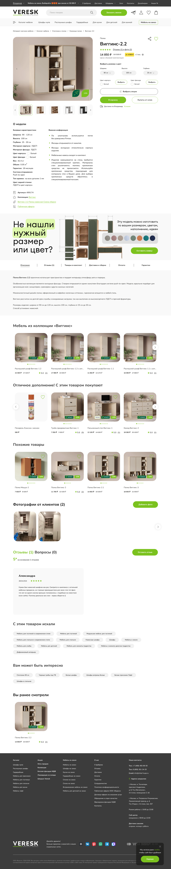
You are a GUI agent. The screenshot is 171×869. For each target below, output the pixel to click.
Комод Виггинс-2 (131, 428)
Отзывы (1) (49, 265)
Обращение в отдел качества (105, 798)
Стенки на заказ (69, 780)
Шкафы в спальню (24, 681)
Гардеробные (18, 772)
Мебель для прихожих (22, 776)
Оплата (121, 265)
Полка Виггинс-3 (131, 487)
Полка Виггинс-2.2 (23, 737)
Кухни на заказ (69, 772)
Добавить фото (145, 504)
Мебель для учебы (24, 646)
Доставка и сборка (97, 265)
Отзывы (97, 768)
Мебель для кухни (20, 787)
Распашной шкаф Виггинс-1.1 (100, 368)
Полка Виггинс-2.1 (95, 487)
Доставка (98, 3)
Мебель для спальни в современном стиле (33, 640)
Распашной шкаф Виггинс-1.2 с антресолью (70, 368)
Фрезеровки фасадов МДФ (105, 802)
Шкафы (112, 640)
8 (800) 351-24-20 (140, 769)
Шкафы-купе (18, 765)
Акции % (154, 3)
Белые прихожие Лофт (123, 675)
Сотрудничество (100, 783)
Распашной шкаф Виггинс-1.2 (28, 368)
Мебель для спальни (68, 640)
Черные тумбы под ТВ (47, 675)
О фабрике (86, 3)
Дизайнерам (143, 3)
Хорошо (150, 859)
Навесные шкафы (92, 640)
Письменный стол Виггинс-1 (99, 428)
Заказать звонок (113, 12)
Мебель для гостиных (21, 780)
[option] (53, 3)
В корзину (113, 100)
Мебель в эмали (131, 640)
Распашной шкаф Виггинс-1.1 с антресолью (143, 368)
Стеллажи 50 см (23, 675)
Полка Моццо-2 (22, 487)
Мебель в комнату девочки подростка (115, 646)
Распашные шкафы (20, 768)
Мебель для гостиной (68, 634)
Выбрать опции (130, 91)
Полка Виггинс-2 (58, 487)
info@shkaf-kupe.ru (141, 773)
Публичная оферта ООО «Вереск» (107, 791)
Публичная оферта (26, 206)
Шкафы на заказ (69, 768)
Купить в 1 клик (145, 100)
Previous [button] (16, 407)
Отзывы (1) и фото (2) (122, 49)
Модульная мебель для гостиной (99, 634)
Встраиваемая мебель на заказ (75, 787)
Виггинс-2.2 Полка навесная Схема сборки (37, 202)
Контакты (130, 3)
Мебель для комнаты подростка (79, 646)
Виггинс (32, 197)
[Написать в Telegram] (133, 12)
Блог (121, 3)
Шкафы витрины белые (95, 675)
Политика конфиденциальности (106, 787)
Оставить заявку (144, 251)
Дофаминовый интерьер (26, 652)
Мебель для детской (49, 646)
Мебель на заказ (69, 765)
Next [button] (155, 347)
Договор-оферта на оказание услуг (108, 795)
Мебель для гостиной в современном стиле (33, 634)
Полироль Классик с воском (27, 428)
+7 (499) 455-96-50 (140, 766)
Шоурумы (109, 3)
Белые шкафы (71, 675)
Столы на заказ (69, 783)
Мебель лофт (18, 791)
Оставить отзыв (145, 552)
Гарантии (146, 265)
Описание (25, 265)
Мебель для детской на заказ (74, 791)
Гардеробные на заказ (71, 776)
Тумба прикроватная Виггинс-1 (65, 428)
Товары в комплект (73, 265)
